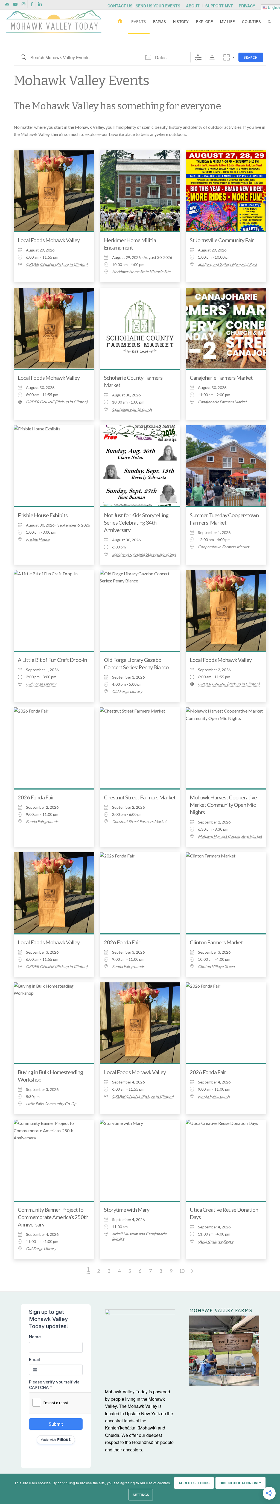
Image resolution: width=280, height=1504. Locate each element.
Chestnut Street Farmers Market (140, 797)
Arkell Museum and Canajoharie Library (139, 1236)
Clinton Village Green (216, 966)
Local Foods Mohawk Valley (49, 240)
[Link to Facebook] (32, 4)
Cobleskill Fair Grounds (132, 409)
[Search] (269, 22)
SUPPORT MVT (219, 5)
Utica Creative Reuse (215, 1241)
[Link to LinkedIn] (40, 4)
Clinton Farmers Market (216, 942)
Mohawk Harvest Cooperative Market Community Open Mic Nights (223, 804)
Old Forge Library (41, 684)
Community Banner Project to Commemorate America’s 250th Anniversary (53, 1217)
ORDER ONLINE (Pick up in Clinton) (57, 264)
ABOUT (193, 5)
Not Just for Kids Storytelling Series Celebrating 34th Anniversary (136, 522)
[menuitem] (144, 5)
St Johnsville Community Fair (222, 240)
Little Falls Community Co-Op (51, 1104)
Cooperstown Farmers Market (223, 547)
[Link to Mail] (7, 4)
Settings (141, 1494)
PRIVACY (247, 5)
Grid (226, 57)
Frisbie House (37, 539)
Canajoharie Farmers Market (221, 377)
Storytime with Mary (126, 1209)
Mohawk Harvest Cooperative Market (230, 836)
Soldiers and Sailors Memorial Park (227, 264)
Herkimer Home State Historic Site (141, 272)
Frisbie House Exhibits (43, 515)
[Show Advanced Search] (198, 57)
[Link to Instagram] (23, 4)
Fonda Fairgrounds (42, 821)
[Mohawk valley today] (53, 22)
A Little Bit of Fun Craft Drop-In (52, 659)
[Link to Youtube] (15, 4)
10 (181, 1271)
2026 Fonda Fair (36, 797)
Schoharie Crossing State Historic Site (144, 554)
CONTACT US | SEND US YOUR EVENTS (143, 5)
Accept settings (194, 1482)
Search (251, 57)
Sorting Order (212, 57)
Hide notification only (240, 1482)
